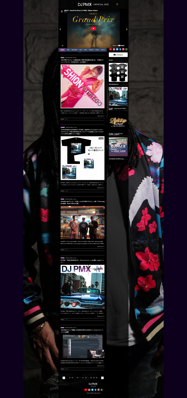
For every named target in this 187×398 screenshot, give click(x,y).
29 (77, 377)
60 (96, 377)
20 (72, 377)
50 (94, 377)
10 (69, 377)
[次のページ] (102, 378)
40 (91, 377)
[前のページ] (64, 378)
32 (86, 377)
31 (83, 377)
